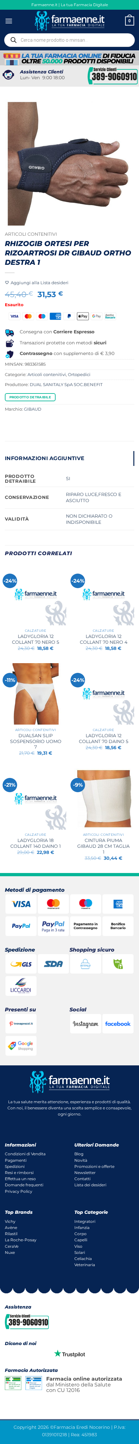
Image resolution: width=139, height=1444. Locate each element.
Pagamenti (16, 1160)
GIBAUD (32, 409)
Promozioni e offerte (94, 1166)
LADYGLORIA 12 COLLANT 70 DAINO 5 (103, 738)
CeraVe (11, 1246)
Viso (78, 1246)
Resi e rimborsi (19, 1172)
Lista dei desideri (90, 1184)
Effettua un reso (20, 1178)
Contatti (82, 1178)
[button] (9, 21)
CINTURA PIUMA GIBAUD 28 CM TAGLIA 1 (103, 846)
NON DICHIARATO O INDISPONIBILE (89, 519)
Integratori (84, 1221)
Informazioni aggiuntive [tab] (44, 458)
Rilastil (11, 1233)
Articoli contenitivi (31, 234)
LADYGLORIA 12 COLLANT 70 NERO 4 (103, 639)
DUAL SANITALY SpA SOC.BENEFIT (66, 384)
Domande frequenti (24, 1184)
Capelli (80, 1239)
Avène (11, 1227)
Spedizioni (15, 1166)
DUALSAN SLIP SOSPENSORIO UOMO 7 (35, 741)
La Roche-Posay (21, 1239)
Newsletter (85, 1172)
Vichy (10, 1221)
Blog (78, 1153)
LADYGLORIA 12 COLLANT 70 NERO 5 (35, 639)
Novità (80, 1160)
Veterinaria (84, 1264)
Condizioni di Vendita (25, 1153)
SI (68, 478)
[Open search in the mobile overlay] (69, 40)
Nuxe (10, 1252)
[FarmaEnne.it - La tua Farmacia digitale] (70, 21)
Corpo (80, 1233)
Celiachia (83, 1258)
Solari (79, 1252)
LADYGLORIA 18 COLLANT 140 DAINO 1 (35, 843)
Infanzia (82, 1227)
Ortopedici (79, 374)
